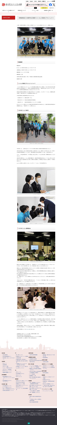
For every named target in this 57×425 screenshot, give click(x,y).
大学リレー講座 (5, 366)
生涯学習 (3, 361)
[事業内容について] (21, 11)
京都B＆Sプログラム (46, 379)
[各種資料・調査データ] (48, 11)
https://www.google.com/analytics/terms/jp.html (11, 418)
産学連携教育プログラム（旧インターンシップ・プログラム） (9, 377)
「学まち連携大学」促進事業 (35, 390)
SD (15, 370)
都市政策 (30, 394)
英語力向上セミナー (19, 386)
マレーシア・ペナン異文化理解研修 (22, 389)
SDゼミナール (18, 375)
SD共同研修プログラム (20, 373)
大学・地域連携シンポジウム (35, 392)
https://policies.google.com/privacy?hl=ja (10, 420)
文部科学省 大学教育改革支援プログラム (49, 382)
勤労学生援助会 (45, 372)
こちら (27, 329)
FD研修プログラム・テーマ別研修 (22, 356)
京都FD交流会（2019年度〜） (21, 359)
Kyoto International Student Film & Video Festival (36, 361)
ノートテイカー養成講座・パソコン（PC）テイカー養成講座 (35, 366)
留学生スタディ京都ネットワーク (22, 380)
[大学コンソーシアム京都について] (8, 11)
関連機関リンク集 (33, 375)
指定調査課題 (45, 357)
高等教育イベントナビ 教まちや (22, 366)
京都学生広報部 (6, 17)
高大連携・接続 (4, 384)
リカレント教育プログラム (7, 367)
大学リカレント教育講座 (7, 369)
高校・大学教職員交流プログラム (9, 388)
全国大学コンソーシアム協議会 (48, 365)
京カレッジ (5, 363)
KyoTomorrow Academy (20, 382)
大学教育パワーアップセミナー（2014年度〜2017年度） (21, 364)
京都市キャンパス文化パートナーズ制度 (49, 377)
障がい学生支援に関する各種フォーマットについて (35, 378)
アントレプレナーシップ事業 (48, 390)
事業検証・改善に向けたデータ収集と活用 (49, 355)
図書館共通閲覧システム (7, 372)
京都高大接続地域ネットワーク (8, 390)
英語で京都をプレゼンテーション (22, 385)
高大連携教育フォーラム (7, 385)
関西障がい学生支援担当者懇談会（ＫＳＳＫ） (35, 369)
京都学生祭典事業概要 (33, 354)
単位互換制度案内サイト (7, 356)
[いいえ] (55, 416)
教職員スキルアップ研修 (20, 383)
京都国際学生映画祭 (32, 357)
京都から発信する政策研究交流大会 (35, 397)
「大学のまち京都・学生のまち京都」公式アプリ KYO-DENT (49, 386)
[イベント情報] (35, 11)
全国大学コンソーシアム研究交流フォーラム (49, 368)
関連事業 (43, 375)
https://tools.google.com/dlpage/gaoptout (10, 421)
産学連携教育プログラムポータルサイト (7, 381)
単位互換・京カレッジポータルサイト (9, 358)
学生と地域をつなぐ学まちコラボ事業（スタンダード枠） (35, 386)
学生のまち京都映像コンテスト (48, 383)
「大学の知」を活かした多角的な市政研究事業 (35, 400)
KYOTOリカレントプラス (7, 370)
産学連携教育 (4, 374)
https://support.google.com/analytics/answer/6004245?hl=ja (13, 419)
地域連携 (30, 380)
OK (28, 423)
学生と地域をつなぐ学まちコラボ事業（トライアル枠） (35, 389)
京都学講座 (5, 364)
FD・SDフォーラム (19, 354)
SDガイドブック (19, 376)
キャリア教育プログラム (7, 387)
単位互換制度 (5, 354)
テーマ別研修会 (32, 374)
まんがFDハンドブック (20, 367)
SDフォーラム (18, 372)
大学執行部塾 (18, 357)
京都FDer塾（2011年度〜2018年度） (22, 361)
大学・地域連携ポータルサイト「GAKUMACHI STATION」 (35, 383)
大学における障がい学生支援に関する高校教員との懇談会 (35, 372)
